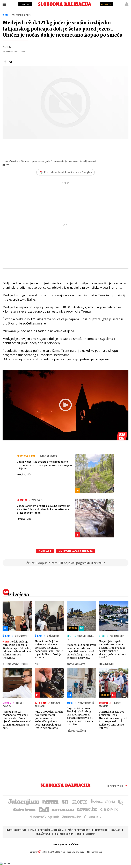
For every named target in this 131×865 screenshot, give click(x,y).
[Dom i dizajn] (43, 809)
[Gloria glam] (120, 801)
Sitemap (90, 834)
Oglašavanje (43, 834)
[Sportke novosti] (65, 801)
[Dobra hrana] (24, 809)
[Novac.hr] (87, 809)
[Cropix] (109, 809)
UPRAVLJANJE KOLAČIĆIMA (65, 844)
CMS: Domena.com (94, 852)
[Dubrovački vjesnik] (45, 816)
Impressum (100, 830)
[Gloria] (110, 801)
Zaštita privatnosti (79, 830)
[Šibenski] (92, 816)
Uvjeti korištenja (16, 830)
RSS (79, 834)
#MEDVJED (45, 551)
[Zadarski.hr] (71, 816)
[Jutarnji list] (24, 801)
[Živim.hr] (96, 801)
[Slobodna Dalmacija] (64, 4)
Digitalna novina (63, 834)
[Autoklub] (63, 809)
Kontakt (115, 830)
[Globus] (79, 801)
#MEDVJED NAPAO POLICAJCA (75, 551)
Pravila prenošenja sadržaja (47, 830)
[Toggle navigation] (4, 4)
